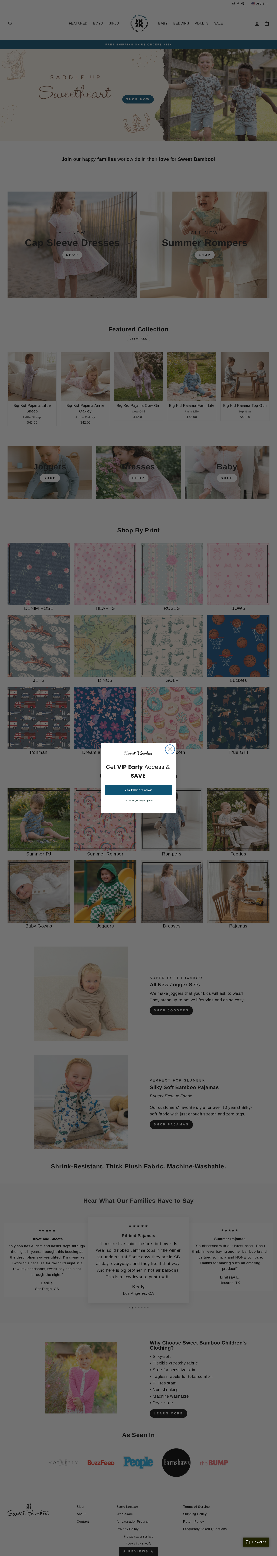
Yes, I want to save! (138, 790)
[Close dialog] (170, 749)
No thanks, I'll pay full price (138, 800)
